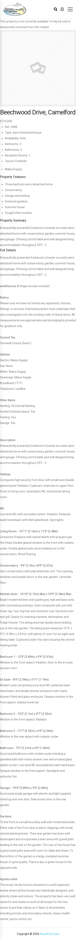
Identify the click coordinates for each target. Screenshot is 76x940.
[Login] (62, 9)
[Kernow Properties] (15, 9)
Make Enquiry (13, 169)
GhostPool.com (49, 934)
